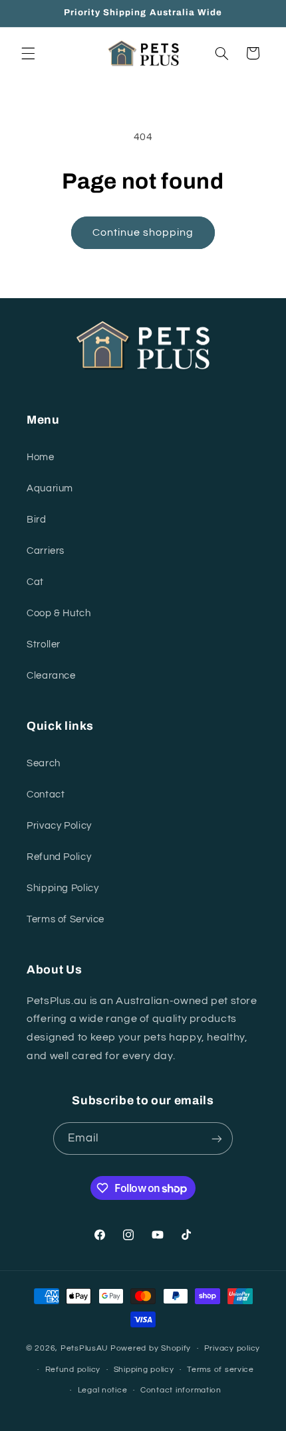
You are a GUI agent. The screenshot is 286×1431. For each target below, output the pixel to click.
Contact (46, 795)
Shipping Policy (62, 888)
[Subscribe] (217, 1138)
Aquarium (50, 488)
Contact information (180, 1390)
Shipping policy (144, 1369)
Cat (35, 582)
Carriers (46, 551)
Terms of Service (65, 919)
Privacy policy (232, 1348)
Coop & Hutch (59, 613)
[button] (28, 53)
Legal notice (103, 1390)
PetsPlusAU (84, 1348)
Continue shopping (143, 232)
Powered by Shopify (150, 1348)
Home (41, 457)
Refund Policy (59, 857)
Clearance (51, 676)
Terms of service (220, 1369)
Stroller (44, 644)
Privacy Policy (59, 826)
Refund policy (73, 1369)
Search (44, 763)
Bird (37, 520)
